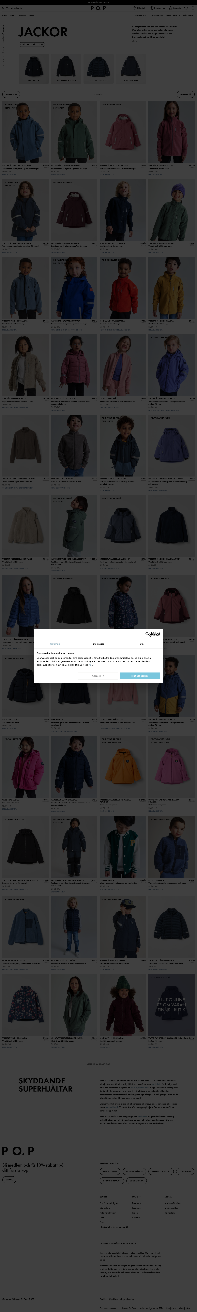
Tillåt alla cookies (139, 676)
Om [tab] (141, 644)
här (90, 665)
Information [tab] (98, 644)
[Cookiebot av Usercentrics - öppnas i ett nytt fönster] (147, 634)
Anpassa (96, 676)
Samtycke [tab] (55, 644)
